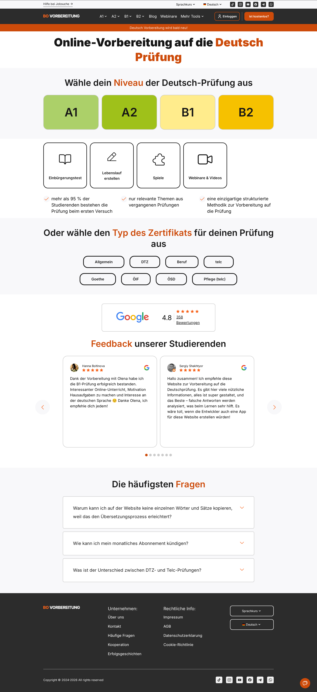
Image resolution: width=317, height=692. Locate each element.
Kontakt (114, 626)
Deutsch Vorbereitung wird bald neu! (158, 28)
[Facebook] (255, 4)
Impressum (173, 617)
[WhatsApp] (271, 4)
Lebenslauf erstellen (112, 176)
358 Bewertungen (188, 320)
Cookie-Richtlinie (178, 644)
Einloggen (230, 16)
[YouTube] (239, 680)
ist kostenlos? (259, 16)
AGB (167, 626)
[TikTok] (232, 4)
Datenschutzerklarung (182, 635)
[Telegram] (263, 4)
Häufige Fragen (121, 635)
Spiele (158, 178)
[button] (42, 407)
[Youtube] (248, 4)
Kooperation (118, 644)
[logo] (61, 16)
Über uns (116, 617)
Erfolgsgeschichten (124, 654)
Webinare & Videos (205, 178)
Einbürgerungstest (65, 178)
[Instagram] (240, 4)
